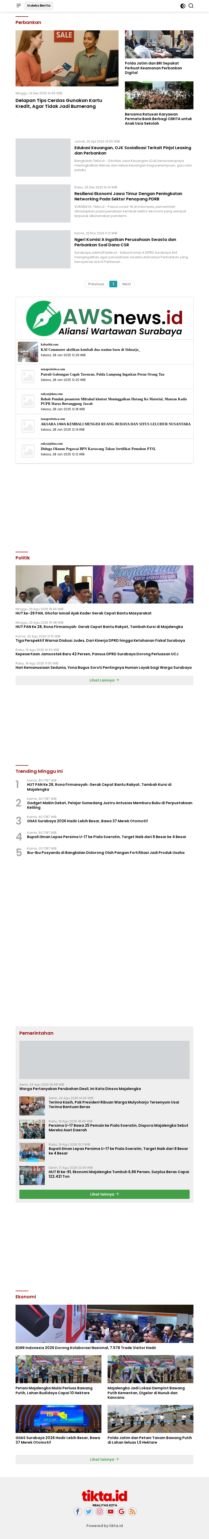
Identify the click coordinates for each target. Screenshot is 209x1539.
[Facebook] (77, 1511)
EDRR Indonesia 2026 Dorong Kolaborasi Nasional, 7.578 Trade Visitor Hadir (86, 1347)
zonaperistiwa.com (53, 369)
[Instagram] (99, 1511)
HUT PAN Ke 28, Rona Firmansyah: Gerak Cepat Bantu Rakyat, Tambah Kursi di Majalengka (99, 626)
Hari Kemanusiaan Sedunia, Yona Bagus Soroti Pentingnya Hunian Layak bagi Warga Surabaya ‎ (104, 667)
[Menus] (19, 6)
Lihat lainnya (102, 1194)
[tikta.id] (104, 1497)
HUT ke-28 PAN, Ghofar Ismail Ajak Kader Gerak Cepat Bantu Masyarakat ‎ (84, 613)
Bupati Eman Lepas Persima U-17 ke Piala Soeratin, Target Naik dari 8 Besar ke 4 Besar (106, 837)
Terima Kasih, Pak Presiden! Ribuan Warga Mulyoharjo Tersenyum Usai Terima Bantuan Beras (114, 1104)
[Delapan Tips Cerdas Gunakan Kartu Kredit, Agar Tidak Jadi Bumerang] (67, 58)
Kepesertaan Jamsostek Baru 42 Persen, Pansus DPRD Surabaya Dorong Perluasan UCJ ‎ (97, 654)
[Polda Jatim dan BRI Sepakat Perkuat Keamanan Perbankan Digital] (159, 44)
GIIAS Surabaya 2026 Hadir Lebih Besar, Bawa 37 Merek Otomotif (87, 821)
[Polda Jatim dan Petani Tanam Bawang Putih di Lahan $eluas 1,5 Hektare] (150, 1419)
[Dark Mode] (183, 6)
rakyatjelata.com (52, 394)
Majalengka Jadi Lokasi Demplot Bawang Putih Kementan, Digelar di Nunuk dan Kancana (146, 1393)
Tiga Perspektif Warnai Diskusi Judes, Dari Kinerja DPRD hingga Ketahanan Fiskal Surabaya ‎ (101, 640)
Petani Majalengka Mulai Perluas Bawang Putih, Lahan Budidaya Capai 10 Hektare (54, 1390)
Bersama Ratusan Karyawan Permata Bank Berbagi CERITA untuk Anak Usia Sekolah (158, 119)
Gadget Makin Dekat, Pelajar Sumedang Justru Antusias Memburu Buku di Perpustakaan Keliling (109, 805)
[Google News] (121, 1511)
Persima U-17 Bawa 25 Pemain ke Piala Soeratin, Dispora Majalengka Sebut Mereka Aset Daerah (118, 1127)
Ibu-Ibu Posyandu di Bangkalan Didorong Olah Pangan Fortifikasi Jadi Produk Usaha (106, 852)
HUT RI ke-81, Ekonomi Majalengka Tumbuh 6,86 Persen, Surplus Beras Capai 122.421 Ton (119, 1174)
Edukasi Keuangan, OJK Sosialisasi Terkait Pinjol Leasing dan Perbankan (132, 150)
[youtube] (110, 1511)
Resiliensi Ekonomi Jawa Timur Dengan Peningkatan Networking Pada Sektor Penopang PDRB (128, 196)
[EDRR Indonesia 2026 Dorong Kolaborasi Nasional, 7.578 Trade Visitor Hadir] (104, 1324)
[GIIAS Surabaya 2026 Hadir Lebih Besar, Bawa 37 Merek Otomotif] (58, 1419)
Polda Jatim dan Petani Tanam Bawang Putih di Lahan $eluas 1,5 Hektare (150, 1440)
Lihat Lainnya (102, 680)
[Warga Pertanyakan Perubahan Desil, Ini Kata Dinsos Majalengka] (104, 1060)
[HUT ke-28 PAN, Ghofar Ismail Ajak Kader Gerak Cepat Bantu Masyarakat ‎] (104, 584)
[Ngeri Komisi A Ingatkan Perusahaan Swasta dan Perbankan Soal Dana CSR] (43, 249)
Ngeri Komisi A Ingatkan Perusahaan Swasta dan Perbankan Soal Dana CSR (125, 242)
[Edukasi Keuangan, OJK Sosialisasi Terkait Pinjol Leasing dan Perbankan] (43, 157)
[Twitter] (88, 1511)
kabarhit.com (49, 344)
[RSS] (132, 1511)
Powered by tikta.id (104, 1525)
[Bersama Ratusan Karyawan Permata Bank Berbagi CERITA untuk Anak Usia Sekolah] (159, 95)
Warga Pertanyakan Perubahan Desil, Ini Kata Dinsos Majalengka (80, 1088)
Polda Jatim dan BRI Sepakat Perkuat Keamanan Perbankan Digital (153, 68)
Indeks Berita (38, 5)
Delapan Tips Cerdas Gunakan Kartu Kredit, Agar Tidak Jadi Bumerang (59, 103)
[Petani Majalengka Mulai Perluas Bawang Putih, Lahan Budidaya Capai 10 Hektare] (58, 1369)
